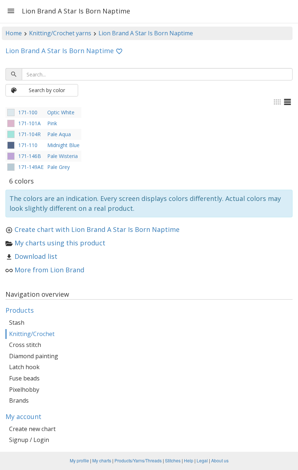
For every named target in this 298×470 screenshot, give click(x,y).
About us (220, 460)
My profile (79, 460)
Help (188, 460)
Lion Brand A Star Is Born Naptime (145, 33)
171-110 (27, 145)
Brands (19, 400)
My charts (101, 460)
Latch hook (24, 367)
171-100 (27, 112)
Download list (36, 256)
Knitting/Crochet (32, 334)
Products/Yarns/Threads (138, 460)
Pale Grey (58, 166)
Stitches (173, 460)
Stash (16, 323)
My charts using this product (60, 242)
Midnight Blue (63, 145)
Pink (52, 123)
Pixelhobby (24, 390)
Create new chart (32, 429)
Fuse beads (24, 378)
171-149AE (31, 166)
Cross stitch (25, 345)
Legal (202, 460)
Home (13, 33)
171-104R (29, 134)
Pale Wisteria (62, 156)
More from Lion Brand (49, 269)
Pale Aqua (59, 134)
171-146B (29, 156)
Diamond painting (33, 356)
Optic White (60, 112)
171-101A (29, 123)
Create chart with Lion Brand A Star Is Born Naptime (97, 229)
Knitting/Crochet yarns (60, 33)
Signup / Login (29, 440)
